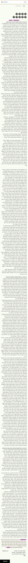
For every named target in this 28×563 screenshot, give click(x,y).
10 (11, 539)
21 (19, 541)
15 (3, 539)
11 (9, 539)
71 (16, 546)
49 (25, 544)
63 (4, 544)
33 (25, 542)
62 (5, 544)
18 (24, 541)
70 (18, 546)
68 (21, 546)
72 (14, 546)
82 (20, 547)
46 (5, 542)
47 (4, 542)
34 (24, 542)
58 (11, 544)
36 (21, 542)
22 (18, 541)
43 (10, 542)
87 (12, 547)
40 (14, 542)
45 (7, 542)
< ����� (16, 20)
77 (7, 546)
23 (16, 541)
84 (17, 547)
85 (15, 547)
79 (4, 546)
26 (11, 541)
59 (10, 544)
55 (16, 544)
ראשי (24, 550)
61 (7, 544)
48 (2, 542)
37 (19, 542)
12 (8, 539)
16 (1, 539)
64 (2, 544)
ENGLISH (5, 2)
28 (8, 541)
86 (14, 547)
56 (14, 544)
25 (13, 541)
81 (21, 547)
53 (19, 544)
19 (22, 541)
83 (18, 547)
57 (13, 544)
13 (6, 539)
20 (21, 541)
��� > (10, 20)
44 (8, 542)
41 (13, 542)
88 (10, 547)
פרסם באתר (19, 552)
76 (8, 546)
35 (22, 542)
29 (7, 541)
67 (22, 546)
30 (5, 541)
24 (14, 541)
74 (11, 546)
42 (11, 542)
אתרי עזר (20, 550)
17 (25, 541)
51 (22, 544)
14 (5, 539)
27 (10, 541)
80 (2, 546)
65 (25, 546)
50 (24, 544)
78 (5, 546)
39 (16, 542)
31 (4, 541)
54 (18, 544)
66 (24, 546)
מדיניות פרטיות (17, 554)
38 (18, 542)
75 (10, 546)
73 (13, 546)
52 (21, 544)
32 (2, 541)
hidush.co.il (5, 550)
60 (8, 544)
